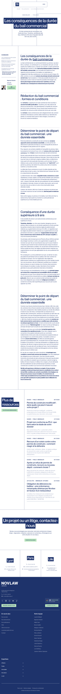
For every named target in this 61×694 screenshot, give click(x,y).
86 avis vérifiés (52, 601)
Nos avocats (4, 617)
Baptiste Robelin (38, 619)
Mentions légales (27, 688)
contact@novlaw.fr (31, 566)
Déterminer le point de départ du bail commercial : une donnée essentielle (8, 65)
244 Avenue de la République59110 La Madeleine (51, 569)
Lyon (10, 560)
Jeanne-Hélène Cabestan (40, 651)
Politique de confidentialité (38, 688)
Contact (3, 633)
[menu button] (44, 4)
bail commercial (43, 59)
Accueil (18, 8)
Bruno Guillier (37, 625)
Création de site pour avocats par (28, 690)
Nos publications (25, 8)
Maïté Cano (37, 622)
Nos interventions (5, 619)
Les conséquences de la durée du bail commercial (8, 58)
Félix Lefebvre (37, 633)
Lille (50, 559)
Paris (30, 558)
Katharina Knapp (38, 641)
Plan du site (19, 688)
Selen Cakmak (38, 638)
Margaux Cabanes (38, 627)
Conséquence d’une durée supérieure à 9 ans (7, 69)
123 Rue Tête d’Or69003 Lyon (11, 570)
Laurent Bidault (38, 617)
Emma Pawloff (38, 635)
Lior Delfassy (37, 648)
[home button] (17, 4)
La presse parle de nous (7, 630)
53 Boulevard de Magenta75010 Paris (31, 570)
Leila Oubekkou (38, 643)
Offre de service (5, 627)
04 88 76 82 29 (11, 566)
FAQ (2, 625)
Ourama (38, 690)
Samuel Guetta (38, 646)
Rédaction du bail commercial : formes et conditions (8, 61)
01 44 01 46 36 (31, 564)
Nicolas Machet (38, 630)
